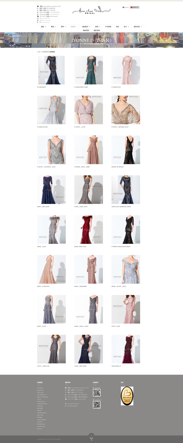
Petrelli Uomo (41, 424)
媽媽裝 (73, 27)
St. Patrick (40, 388)
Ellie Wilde (40, 408)
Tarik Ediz (40, 406)
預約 (117, 27)
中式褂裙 (108, 27)
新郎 (62, 27)
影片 (125, 27)
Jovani (39, 399)
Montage (39, 417)
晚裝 (52, 27)
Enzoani (39, 428)
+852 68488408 (54, 12)
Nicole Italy (40, 390)
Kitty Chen (40, 392)
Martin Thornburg (42, 397)
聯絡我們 (86, 30)
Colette (39, 410)
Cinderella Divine (42, 403)
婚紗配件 (85, 27)
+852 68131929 (54, 14)
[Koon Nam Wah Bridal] (91, 10)
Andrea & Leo (41, 401)
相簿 (96, 27)
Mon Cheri (40, 415)
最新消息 (137, 27)
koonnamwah (45, 18)
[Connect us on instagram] (96, 404)
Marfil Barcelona (42, 412)
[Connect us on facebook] (96, 392)
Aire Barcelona (41, 394)
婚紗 (42, 27)
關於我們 (97, 30)
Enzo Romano (41, 426)
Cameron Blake (41, 419)
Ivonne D (40, 422)
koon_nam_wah (46, 20)
